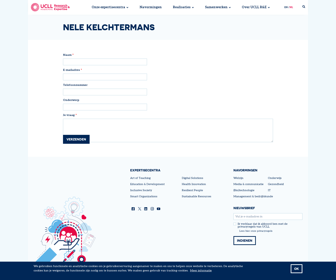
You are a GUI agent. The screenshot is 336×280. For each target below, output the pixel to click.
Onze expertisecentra (108, 7)
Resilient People (192, 190)
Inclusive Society (141, 190)
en (286, 7)
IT (269, 190)
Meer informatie (201, 270)
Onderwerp (71, 100)
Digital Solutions (192, 178)
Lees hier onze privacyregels (255, 231)
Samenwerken (216, 7)
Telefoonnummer (75, 85)
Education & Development (147, 184)
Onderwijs (275, 178)
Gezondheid (276, 184)
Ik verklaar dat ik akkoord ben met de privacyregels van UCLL (263, 225)
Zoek (305, 7)
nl (291, 7)
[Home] (50, 7)
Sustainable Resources (196, 196)
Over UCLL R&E (254, 7)
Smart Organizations (143, 196)
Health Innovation (194, 184)
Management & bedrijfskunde (253, 196)
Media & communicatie (248, 184)
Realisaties (182, 7)
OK (296, 269)
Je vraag (69, 115)
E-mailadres (71, 70)
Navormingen (151, 7)
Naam (67, 55)
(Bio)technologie (243, 190)
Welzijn (238, 178)
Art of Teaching (140, 178)
